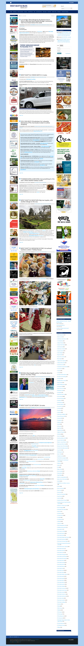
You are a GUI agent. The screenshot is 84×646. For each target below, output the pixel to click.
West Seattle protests (61, 584)
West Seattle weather (61, 600)
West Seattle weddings (61, 602)
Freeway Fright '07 (60, 404)
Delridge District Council (61, 380)
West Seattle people (60, 578)
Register (61, 45)
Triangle (58, 517)
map (35, 364)
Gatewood (59, 412)
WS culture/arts (60, 618)
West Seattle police (60, 580)
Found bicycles (60, 402)
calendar (38, 192)
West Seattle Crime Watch (31, 79)
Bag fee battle (59, 354)
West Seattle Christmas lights (62, 541)
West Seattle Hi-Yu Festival (62, 558)
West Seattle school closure (62, 590)
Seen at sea (59, 490)
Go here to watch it (27, 480)
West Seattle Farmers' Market (62, 546)
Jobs (34, 11)
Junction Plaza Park (60, 440)
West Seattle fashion (60, 548)
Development (59, 386)
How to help (38, 126)
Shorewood (59, 492)
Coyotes (58, 370)
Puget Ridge (59, 475)
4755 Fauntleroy (60, 340)
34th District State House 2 (62, 338)
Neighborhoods (60, 456)
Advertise (15, 11)
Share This (21, 115)
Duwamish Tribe (60, 390)
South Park (59, 498)
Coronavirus (59, 368)
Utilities (58, 521)
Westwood (59, 604)
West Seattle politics (60, 582)
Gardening (59, 408)
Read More (22, 66)
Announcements (60, 350)
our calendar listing (47, 457)
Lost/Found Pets (39, 11)
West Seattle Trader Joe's (61, 594)
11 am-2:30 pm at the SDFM (31, 461)
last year (23, 397)
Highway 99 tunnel (60, 432)
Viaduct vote (59, 523)
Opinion (58, 465)
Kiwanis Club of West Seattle (62, 446)
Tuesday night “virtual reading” (29, 394)
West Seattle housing (61, 562)
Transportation (60, 515)
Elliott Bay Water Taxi (61, 394)
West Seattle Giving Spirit (61, 554)
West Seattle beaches (61, 533)
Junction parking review (61, 438)
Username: (58, 47)
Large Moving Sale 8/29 (61, 325)
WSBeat (58, 627)
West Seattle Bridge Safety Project (63, 537)
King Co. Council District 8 (62, 442)
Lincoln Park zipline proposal (62, 448)
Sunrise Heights (60, 507)
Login (58, 45)
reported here (40, 31)
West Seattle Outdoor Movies (62, 574)
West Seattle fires (60, 552)
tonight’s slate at (39, 485)
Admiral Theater (60, 342)
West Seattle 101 (60, 529)
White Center (59, 608)
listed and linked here (42, 394)
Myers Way (59, 454)
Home (11, 11)
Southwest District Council (62, 500)
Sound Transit (59, 496)
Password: (58, 50)
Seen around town (60, 488)
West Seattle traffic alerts (61, 596)
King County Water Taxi (61, 444)
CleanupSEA (34, 445)
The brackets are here (34, 443)
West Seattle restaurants (61, 588)
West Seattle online (60, 572)
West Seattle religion (61, 586)
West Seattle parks (60, 576)
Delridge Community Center (28, 231)
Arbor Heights (59, 352)
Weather (59, 11)
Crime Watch (30, 11)
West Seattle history (60, 560)
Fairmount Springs (60, 398)
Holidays (37, 182)
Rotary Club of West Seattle (62, 479)
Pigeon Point (59, 469)
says (34, 233)
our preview (36, 447)
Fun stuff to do (60, 406)
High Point (59, 428)
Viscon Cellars (24, 467)
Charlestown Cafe (60, 364)
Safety (58, 481)
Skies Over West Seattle (61, 494)
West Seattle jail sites (61, 564)
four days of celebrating (27, 465)
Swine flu (59, 511)
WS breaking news (60, 616)
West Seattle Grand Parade (62, 556)
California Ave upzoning (61, 360)
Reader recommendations (61, 477)
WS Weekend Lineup (61, 625)
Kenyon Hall (42, 478)
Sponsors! (49, 11)
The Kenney (59, 513)
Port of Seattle (59, 471)
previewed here (21, 483)
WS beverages (59, 614)
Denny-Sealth (59, 382)
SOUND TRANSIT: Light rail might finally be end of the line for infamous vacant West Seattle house (64, 34)
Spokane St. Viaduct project (62, 505)
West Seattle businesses (61, 539)
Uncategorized (60, 519)
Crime (58, 372)
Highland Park (60, 430)
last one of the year (40, 459)
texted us (44, 230)
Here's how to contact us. (35, 639)
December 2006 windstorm (62, 374)
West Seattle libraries (61, 566)
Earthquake (59, 392)
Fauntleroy (59, 400)
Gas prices (59, 410)
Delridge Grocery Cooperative (24, 475)
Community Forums (65, 11)
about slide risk (36, 235)
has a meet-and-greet (31, 450)
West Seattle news (44, 126)
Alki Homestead (60, 346)
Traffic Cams (54, 11)
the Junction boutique (37, 464)
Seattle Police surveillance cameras (63, 483)
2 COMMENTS (33, 407)
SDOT (34, 435)
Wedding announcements (61, 527)
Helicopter (59, 426)
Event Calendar (20, 11)
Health (58, 424)
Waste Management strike (61, 525)
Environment (59, 396)
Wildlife (58, 610)
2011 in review (59, 336)
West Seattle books (39, 376)
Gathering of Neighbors (61, 414)
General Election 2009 (61, 416)
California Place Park (61, 362)
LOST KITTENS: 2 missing (66, 37)
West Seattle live (60, 568)
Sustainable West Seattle (61, 509)
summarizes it (31, 382)
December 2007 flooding (61, 376)
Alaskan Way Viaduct (61, 344)
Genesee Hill (59, 418)
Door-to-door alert (60, 388)
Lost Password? (67, 53)
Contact (25, 11)
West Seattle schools (60, 592)
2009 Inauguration (60, 334)
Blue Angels (59, 358)
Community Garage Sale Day (62, 366)
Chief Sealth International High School (45, 442)
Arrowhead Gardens (42, 278)
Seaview (58, 486)
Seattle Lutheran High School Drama (36, 482)
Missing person (60, 452)
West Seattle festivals (61, 550)
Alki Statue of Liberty (61, 348)
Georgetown (59, 420)
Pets (58, 467)
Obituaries (45, 11)
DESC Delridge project (61, 384)
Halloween (59, 422)
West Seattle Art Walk (61, 531)
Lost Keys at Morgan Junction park (63, 328)
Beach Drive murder (61, 356)
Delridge (58, 378)
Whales (58, 606)
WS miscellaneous (47, 407)
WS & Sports (59, 612)
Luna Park (59, 450)
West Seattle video (60, 598)
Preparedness (59, 473)
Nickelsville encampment (61, 458)
